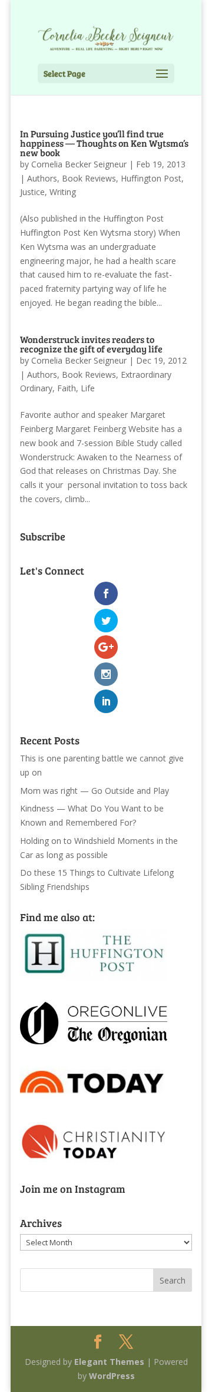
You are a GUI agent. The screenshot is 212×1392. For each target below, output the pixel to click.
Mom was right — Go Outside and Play (94, 790)
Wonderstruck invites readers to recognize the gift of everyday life (91, 344)
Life (88, 388)
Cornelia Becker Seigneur (79, 164)
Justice (32, 191)
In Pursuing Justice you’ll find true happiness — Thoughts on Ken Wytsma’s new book (104, 143)
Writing (62, 191)
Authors (42, 178)
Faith (66, 388)
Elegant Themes (109, 1361)
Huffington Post (151, 178)
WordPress (112, 1375)
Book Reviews (89, 178)
